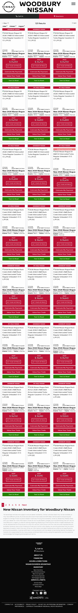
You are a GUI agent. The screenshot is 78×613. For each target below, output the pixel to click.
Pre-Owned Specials (38, 576)
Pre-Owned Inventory (38, 572)
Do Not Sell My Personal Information (52, 604)
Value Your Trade (13, 76)
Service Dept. (38, 583)
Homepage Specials (38, 578)
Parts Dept (38, 586)
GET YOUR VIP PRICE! (13, 66)
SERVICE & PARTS (38, 580)
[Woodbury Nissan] (32, 7)
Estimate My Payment (13, 72)
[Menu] (73, 4)
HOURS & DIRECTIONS (38, 561)
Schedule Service (38, 585)
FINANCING (38, 558)
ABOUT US (38, 555)
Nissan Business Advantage (38, 564)
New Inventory (38, 570)
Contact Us (9, 604)
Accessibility (19, 604)
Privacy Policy (31, 604)
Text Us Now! (14, 80)
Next (24, 504)
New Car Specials (38, 574)
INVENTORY (38, 567)
